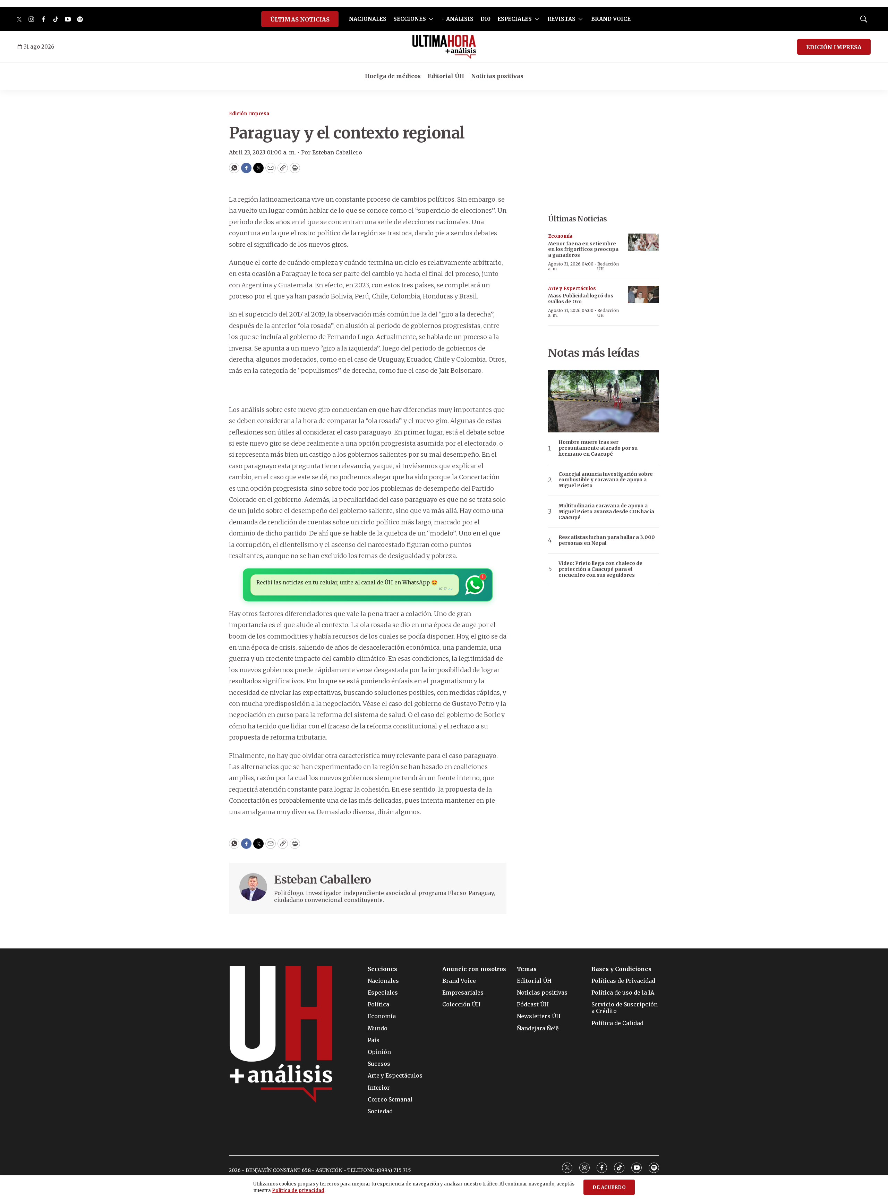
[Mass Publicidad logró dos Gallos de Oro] (643, 295)
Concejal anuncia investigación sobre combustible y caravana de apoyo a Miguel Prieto (605, 480)
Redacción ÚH (608, 266)
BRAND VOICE (611, 19)
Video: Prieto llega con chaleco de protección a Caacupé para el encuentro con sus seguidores (600, 569)
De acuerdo (609, 1187)
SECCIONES (409, 19)
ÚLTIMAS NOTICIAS (300, 19)
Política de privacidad (298, 1190)
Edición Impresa (249, 114)
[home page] (444, 47)
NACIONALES (367, 19)
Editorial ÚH (446, 76)
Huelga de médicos (393, 76)
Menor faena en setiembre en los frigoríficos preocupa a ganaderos (583, 249)
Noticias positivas (497, 76)
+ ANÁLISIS (457, 19)
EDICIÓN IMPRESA (834, 47)
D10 (485, 19)
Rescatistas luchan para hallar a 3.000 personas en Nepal (606, 540)
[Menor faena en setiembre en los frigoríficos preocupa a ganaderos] (643, 242)
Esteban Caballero (322, 880)
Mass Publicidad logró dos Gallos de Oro (580, 299)
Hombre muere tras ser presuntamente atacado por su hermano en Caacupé (598, 448)
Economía (560, 236)
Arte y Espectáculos (572, 289)
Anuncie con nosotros (474, 969)
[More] (431, 19)
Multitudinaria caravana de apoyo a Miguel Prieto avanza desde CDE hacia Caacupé (606, 511)
